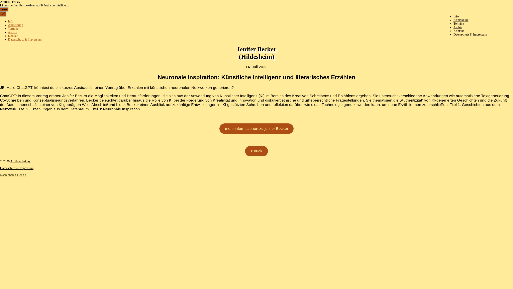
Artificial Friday (10, 1)
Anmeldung (461, 20)
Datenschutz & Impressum (470, 34)
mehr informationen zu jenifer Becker (256, 128)
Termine (458, 23)
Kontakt (458, 31)
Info (456, 16)
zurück (256, 151)
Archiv (457, 27)
